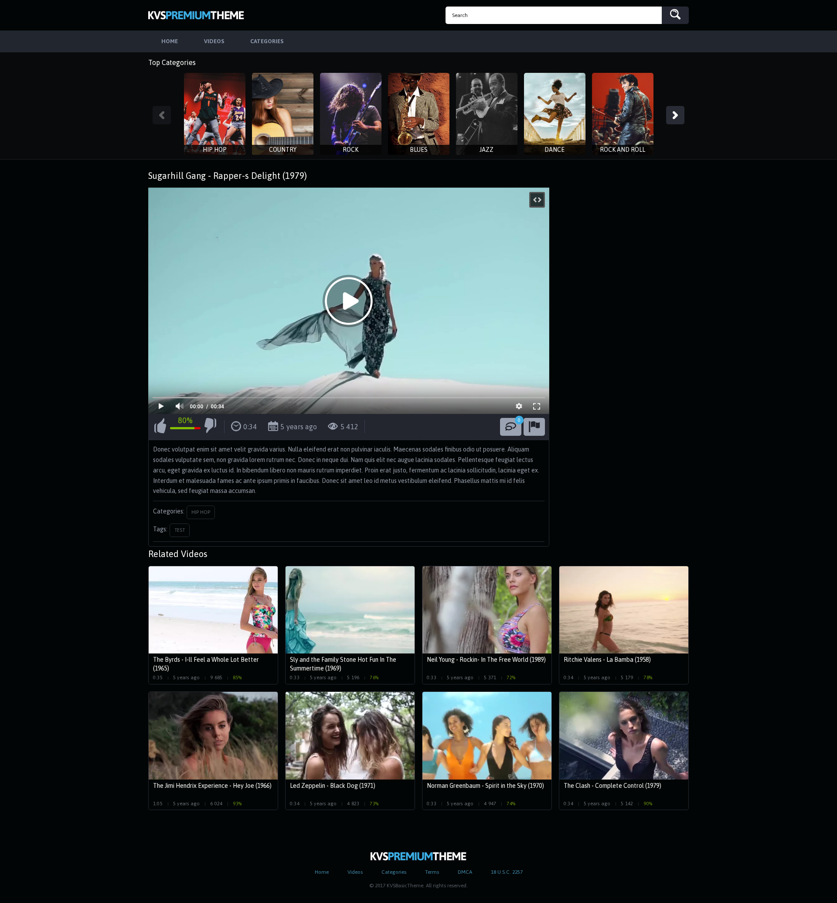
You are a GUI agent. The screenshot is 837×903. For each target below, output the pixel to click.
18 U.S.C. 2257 (507, 872)
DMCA (465, 872)
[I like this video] (160, 427)
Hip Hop (200, 512)
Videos (355, 872)
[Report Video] (534, 427)
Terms (432, 872)
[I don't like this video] (210, 427)
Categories (393, 872)
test (179, 530)
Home (322, 872)
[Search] (675, 15)
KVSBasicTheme (196, 15)
